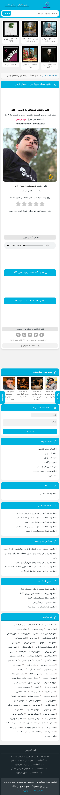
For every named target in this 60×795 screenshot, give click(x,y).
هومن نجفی (19, 700)
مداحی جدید (49, 475)
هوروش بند (49, 700)
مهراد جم (36, 705)
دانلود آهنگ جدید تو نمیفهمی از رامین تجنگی (35, 526)
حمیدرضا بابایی (24, 687)
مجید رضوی (50, 732)
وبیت (20, 790)
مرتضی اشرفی (18, 714)
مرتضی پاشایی (34, 718)
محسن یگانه (15, 727)
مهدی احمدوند (33, 709)
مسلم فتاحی (33, 714)
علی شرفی (17, 665)
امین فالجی (11, 633)
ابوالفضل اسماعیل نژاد (45, 647)
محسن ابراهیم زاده (14, 723)
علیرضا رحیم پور (48, 665)
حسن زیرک (35, 691)
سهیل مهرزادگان (18, 674)
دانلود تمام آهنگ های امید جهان (41, 607)
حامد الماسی (21, 691)
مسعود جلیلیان (17, 718)
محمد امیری (32, 723)
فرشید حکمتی (16, 656)
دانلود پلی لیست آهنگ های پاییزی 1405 (37, 593)
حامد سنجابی (49, 696)
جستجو (6, 13)
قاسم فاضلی (49, 656)
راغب (37, 687)
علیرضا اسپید (11, 660)
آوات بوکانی (26, 647)
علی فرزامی (26, 660)
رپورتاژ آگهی (49, 462)
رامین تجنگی (33, 682)
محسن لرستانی (48, 727)
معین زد (18, 709)
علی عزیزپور (31, 665)
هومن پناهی (34, 700)
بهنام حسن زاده (48, 633)
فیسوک (41, 335)
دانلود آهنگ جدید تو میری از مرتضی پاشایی (36, 513)
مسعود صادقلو (48, 723)
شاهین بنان (50, 674)
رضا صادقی (34, 669)
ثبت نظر (30, 431)
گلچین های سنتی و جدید (44, 471)
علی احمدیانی (49, 669)
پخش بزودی (32, 340)
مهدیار (25, 705)
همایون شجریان (17, 696)
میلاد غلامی (50, 705)
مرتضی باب (50, 718)
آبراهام (22, 651)
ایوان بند (25, 633)
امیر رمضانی (20, 638)
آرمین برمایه (34, 651)
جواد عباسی (50, 624)
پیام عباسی (18, 624)
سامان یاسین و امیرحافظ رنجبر (25, 678)
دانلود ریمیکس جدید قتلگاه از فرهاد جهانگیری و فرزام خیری (29, 549)
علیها (38, 660)
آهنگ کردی (50, 453)
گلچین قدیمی (23, 4)
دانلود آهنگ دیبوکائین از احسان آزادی (33, 84)
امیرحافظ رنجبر (48, 638)
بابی (35, 633)
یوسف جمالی (33, 696)
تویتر (36, 335)
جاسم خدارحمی (34, 624)
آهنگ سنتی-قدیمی (46, 449)
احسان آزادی (17, 110)
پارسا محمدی (37, 629)
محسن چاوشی (31, 727)
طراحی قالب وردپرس (33, 790)
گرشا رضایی (50, 736)
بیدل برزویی (22, 629)
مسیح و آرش (49, 714)
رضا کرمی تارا (49, 687)
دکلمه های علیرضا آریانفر (44, 602)
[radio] (42, 204)
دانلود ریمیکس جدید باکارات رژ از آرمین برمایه (35, 562)
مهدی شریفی (49, 709)
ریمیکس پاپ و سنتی (46, 466)
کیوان (11, 651)
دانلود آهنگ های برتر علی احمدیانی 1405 (37, 589)
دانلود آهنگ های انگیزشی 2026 (41, 598)
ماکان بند (20, 732)
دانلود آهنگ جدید (47, 493)
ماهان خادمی (34, 732)
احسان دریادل (29, 642)
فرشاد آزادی (50, 660)
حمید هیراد (50, 691)
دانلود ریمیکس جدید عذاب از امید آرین (38, 571)
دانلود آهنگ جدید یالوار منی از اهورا (39, 522)
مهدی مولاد (13, 705)
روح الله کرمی (49, 682)
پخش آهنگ (10, 4)
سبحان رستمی (49, 678)
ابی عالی (15, 642)
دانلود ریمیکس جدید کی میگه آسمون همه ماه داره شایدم (30, 566)
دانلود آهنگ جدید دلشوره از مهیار (40, 531)
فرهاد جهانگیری (33, 656)
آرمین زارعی (50, 651)
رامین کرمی (19, 682)
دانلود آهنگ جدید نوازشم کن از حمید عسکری (35, 517)
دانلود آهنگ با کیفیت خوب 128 (28, 300)
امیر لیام (33, 638)
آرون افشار (12, 647)
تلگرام (18, 335)
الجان (42, 642)
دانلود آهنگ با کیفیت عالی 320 (28, 272)
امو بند (52, 642)
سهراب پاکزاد (34, 674)
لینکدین (30, 335)
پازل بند (51, 629)
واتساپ (24, 335)
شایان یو (21, 669)
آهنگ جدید (46, 75)
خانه (55, 75)
